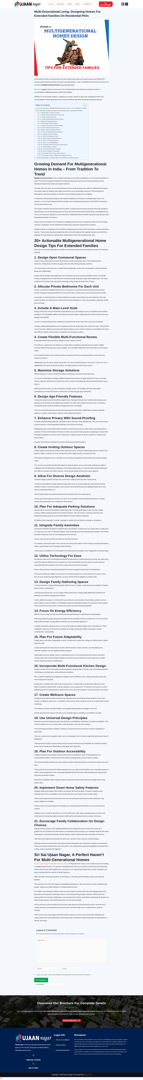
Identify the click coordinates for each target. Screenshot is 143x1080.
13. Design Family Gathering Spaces (51, 138)
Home (51, 4)
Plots (70, 4)
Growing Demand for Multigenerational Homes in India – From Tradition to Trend (61, 108)
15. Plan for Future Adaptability (49, 142)
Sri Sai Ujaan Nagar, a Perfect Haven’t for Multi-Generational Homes (58, 157)
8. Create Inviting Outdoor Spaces (49, 127)
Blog (77, 4)
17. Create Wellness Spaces (49, 147)
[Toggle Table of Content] (84, 105)
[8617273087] (33, 1064)
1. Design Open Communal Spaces (50, 112)
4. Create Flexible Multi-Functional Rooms (52, 119)
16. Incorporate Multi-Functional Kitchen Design (54, 144)
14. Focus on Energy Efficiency (49, 140)
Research (37, 89)
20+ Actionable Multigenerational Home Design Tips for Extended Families (59, 110)
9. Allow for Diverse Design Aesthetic (50, 130)
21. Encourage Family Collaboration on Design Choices (56, 155)
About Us (60, 4)
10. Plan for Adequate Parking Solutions (52, 132)
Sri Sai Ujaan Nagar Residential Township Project (51, 864)
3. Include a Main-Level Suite (48, 117)
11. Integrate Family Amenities (49, 134)
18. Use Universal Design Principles (51, 149)
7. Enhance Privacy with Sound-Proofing (51, 125)
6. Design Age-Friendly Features (49, 123)
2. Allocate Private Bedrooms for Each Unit (52, 115)
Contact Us (87, 4)
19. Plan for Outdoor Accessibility (50, 151)
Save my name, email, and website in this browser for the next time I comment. (63, 975)
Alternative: (40, 984)
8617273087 (33, 1068)
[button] (1, 1078)
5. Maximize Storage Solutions (48, 121)
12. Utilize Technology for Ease (49, 136)
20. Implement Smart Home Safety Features (53, 153)
